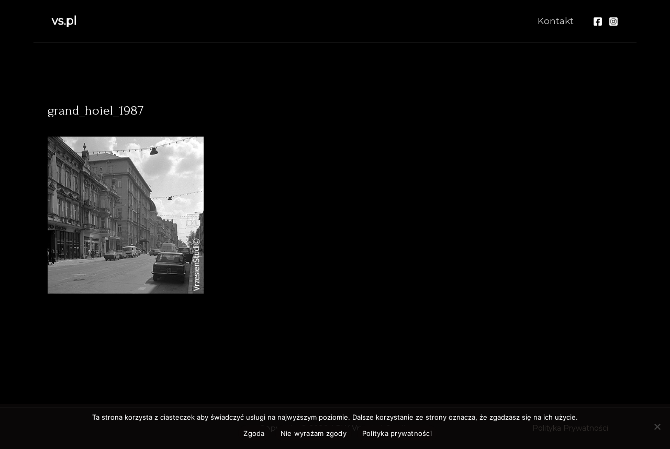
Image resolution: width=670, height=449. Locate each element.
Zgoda (253, 433)
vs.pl (64, 21)
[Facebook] (597, 21)
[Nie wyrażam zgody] (657, 426)
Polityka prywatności (397, 433)
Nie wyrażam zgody (314, 433)
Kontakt (556, 21)
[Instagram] (613, 21)
